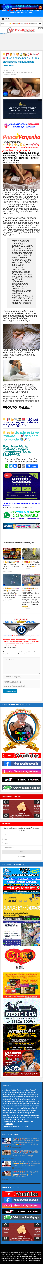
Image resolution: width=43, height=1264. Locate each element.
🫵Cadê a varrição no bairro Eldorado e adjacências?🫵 (31, 564)
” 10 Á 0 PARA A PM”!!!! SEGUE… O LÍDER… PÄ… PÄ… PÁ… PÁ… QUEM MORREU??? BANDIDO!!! (26, 1174)
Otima (6, 835)
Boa (5, 839)
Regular (6, 843)
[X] (19, 466)
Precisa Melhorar (9, 848)
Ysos (16, 201)
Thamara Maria (11, 162)
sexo (28, 192)
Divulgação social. (10, 72)
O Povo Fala (19, 72)
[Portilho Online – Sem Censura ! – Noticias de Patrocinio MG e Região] (21, 6)
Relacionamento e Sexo (9, 74)
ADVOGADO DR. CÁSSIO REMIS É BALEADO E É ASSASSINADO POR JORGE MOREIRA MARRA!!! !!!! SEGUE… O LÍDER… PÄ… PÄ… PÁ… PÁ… (26, 1141)
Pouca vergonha (12, 141)
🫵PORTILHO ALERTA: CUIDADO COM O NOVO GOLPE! (11, 565)
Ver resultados (21, 856)
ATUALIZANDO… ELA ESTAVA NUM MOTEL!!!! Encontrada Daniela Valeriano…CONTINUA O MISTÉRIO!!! (26, 1163)
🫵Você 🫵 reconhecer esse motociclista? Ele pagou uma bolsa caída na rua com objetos (12, 593)
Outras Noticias (28, 72)
